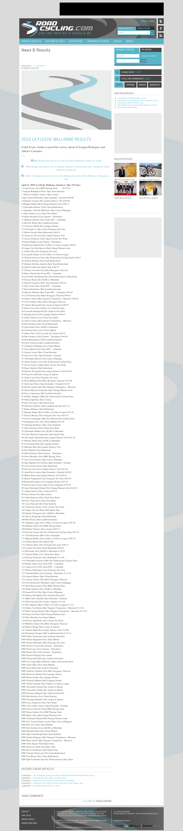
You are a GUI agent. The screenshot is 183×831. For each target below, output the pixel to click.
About (130, 41)
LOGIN (143, 61)
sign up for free (148, 56)
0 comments (40, 66)
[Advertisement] (112, 9)
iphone (130, 85)
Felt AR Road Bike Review (127, 107)
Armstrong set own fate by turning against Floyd (138, 101)
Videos (118, 41)
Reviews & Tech (54, 41)
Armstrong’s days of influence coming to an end (137, 105)
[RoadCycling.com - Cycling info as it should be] (57, 28)
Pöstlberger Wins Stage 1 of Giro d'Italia (49, 778)
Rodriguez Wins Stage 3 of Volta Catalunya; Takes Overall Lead (58, 783)
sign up (86, 801)
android (155, 85)
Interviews (76, 41)
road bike (132, 72)
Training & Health (98, 41)
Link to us (26, 816)
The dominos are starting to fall (131, 103)
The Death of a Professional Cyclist (132, 98)
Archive (144, 21)
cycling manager (136, 78)
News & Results (31, 41)
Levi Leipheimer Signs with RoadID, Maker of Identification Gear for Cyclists (63, 775)
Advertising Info (29, 823)
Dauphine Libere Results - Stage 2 (46, 786)
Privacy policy (28, 819)
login (93, 801)
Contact (151, 21)
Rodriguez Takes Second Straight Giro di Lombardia (53, 781)
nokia (142, 85)
